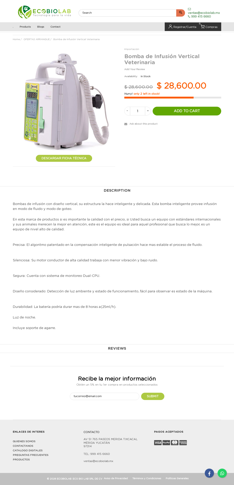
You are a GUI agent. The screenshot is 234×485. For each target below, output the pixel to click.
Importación (131, 49)
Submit (153, 396)
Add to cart (187, 111)
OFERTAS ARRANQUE (37, 39)
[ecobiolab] (44, 12)
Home (16, 39)
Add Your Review (134, 69)
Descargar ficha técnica (63, 158)
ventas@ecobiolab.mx (204, 12)
